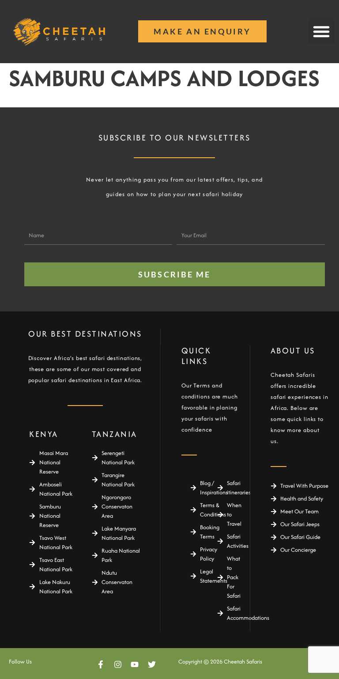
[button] (321, 31)
